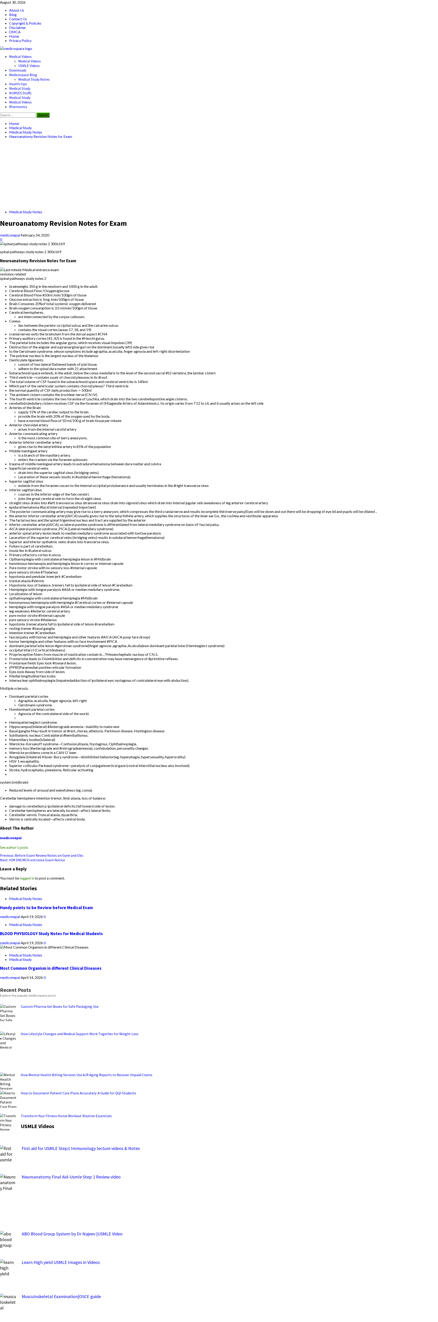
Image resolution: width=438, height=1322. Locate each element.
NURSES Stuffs (20, 93)
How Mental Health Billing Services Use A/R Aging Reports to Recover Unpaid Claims (86, 1075)
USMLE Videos (29, 65)
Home (14, 36)
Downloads (17, 70)
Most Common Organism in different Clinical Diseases (51, 968)
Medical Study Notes (34, 79)
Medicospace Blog (23, 74)
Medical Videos (20, 56)
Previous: (41, 855)
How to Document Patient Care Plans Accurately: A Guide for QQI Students (78, 1093)
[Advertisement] (137, 174)
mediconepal (10, 235)
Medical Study (19, 88)
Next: (32, 860)
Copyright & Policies (25, 23)
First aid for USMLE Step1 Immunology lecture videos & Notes (81, 1148)
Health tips (18, 84)
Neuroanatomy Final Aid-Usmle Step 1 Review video (71, 1177)
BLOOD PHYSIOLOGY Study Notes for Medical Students (51, 933)
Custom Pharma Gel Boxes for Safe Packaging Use (60, 1006)
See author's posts (14, 847)
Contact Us (18, 19)
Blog (13, 14)
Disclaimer (17, 27)
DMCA (15, 32)
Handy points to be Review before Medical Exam (46, 907)
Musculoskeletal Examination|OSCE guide (61, 1296)
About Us (16, 10)
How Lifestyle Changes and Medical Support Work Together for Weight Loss (79, 1033)
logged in (27, 878)
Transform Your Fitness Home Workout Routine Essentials (66, 1116)
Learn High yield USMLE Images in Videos (61, 1262)
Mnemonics (18, 106)
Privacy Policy (20, 40)
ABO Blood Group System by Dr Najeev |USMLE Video (72, 1234)
